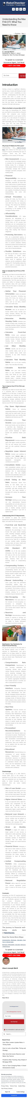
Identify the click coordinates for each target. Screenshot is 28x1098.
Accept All (14, 1095)
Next (23, 33)
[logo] (14, 2)
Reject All (7, 1091)
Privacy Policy (5, 1086)
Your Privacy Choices (6, 1088)
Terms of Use (13, 1086)
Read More (5, 998)
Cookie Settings (20, 1091)
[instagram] (20, 9)
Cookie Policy (21, 1086)
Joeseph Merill (9, 52)
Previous (17, 33)
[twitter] (17, 9)
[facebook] (13, 9)
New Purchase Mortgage (17, 55)
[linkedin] (24, 9)
